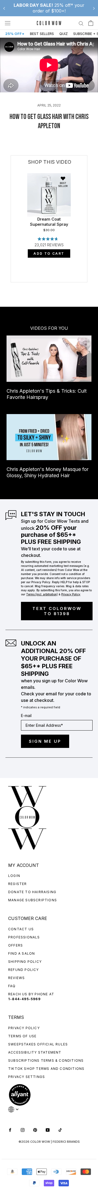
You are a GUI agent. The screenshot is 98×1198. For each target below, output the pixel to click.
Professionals (24, 937)
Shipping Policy (25, 962)
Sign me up (45, 741)
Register (17, 884)
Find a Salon (21, 953)
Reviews (16, 978)
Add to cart (48, 253)
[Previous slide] (4, 8)
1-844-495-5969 (24, 999)
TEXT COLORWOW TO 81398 (56, 611)
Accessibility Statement (35, 1052)
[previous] (11, 243)
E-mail (26, 715)
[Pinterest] (35, 1129)
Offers (15, 945)
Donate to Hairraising (32, 892)
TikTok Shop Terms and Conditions (46, 1069)
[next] (87, 243)
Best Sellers (42, 33)
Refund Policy (23, 970)
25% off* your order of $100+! (49, 8)
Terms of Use (22, 1036)
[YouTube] (48, 1129)
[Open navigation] (7, 23)
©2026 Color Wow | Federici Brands (49, 1142)
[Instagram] (22, 1129)
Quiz (63, 33)
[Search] (81, 23)
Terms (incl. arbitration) (42, 594)
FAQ (12, 986)
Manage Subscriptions (32, 900)
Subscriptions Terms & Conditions (46, 1060)
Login (14, 876)
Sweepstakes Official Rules (38, 1044)
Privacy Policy (24, 1028)
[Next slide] (94, 8)
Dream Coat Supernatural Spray (49, 222)
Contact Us (21, 929)
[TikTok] (60, 1129)
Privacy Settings (26, 1077)
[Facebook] (10, 1129)
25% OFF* (14, 33)
